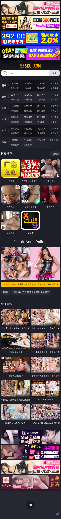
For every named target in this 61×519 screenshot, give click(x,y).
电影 (4, 108)
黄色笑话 (41, 133)
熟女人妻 (15, 99)
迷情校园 (15, 133)
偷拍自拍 (28, 106)
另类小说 (28, 133)
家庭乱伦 (28, 128)
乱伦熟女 (41, 110)
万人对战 (41, 83)
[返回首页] (57, 513)
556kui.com (30, 66)
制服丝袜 (15, 110)
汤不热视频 (54, 139)
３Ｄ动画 (54, 94)
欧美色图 (41, 117)
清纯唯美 (28, 122)
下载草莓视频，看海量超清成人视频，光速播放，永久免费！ (30, 284)
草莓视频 (41, 139)
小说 (4, 130)
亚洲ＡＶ (15, 94)
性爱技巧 (54, 133)
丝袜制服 (28, 99)
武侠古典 (54, 128)
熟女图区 (41, 122)
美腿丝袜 (15, 122)
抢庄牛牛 (54, 88)
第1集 (5, 292)
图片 (4, 119)
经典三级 (28, 110)
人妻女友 (41, 128)
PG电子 (15, 83)
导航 (4, 141)
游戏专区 (54, 83)
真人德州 (28, 83)
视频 (4, 96)
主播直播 (41, 99)
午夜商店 (28, 139)
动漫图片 (54, 117)
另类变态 (54, 110)
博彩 (4, 85)
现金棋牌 (41, 88)
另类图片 (54, 122)
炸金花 (28, 88)
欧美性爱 (54, 106)
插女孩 (15, 139)
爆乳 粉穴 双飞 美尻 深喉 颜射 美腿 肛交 (31, 292)
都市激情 (15, 128)
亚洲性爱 (15, 106)
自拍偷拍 (28, 94)
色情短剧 (28, 144)
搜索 (54, 73)
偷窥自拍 (15, 117)
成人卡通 (41, 106)
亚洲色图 (28, 117)
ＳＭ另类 (54, 99)
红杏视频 (15, 144)
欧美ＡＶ (41, 94)
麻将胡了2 (15, 88)
